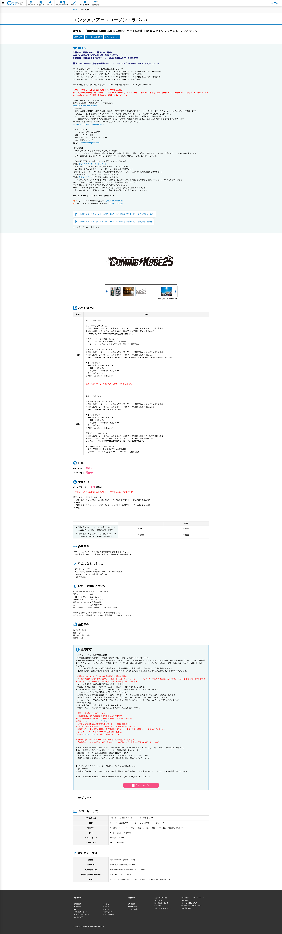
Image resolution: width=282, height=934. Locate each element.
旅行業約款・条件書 (161, 903)
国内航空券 (77, 904)
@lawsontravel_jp (116, 203)
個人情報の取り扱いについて (191, 905)
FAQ (276, 3)
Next (174, 261)
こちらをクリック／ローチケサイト (92, 164)
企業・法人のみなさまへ (162, 908)
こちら (91, 196)
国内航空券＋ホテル (80, 912)
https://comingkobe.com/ (90, 143)
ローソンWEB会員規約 (189, 903)
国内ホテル (77, 906)
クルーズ (106, 909)
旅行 (75, 10)
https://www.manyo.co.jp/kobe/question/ (88, 124)
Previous (108, 261)
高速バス (106, 906)
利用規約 (184, 900)
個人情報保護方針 (187, 908)
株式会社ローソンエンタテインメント (194, 898)
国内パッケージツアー (81, 914)
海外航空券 (131, 904)
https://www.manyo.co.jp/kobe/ (85, 106)
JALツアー (77, 909)
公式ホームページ (85, 177)
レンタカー (107, 904)
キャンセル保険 (108, 914)
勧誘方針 (157, 905)
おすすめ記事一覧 (160, 898)
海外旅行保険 (132, 906)
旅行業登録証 (159, 900)
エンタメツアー (79, 917)
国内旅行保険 (107, 912)
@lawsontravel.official (114, 201)
